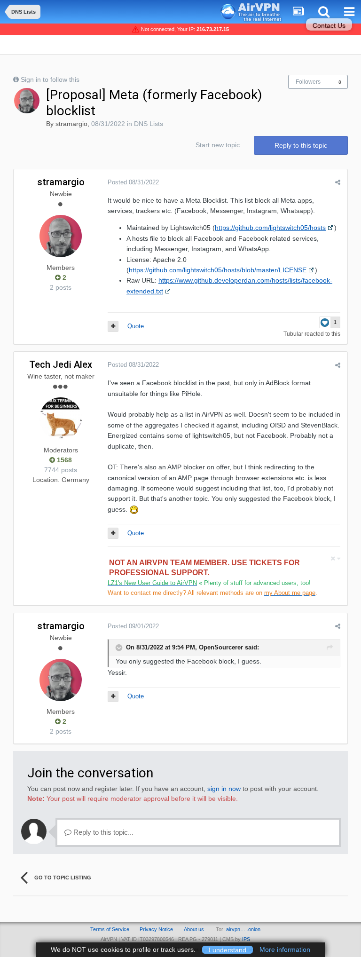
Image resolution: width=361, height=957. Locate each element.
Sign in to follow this (50, 79)
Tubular (293, 334)
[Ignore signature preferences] (335, 558)
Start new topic (218, 145)
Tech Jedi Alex (60, 364)
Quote (135, 326)
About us (194, 929)
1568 (63, 460)
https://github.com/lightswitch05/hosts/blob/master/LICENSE (217, 270)
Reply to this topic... (102, 832)
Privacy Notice (156, 929)
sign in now (224, 788)
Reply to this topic (301, 145)
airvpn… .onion (243, 929)
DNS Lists (148, 123)
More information (284, 949)
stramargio (71, 123)
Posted (133, 182)
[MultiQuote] (113, 326)
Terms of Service (109, 929)
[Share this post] (337, 182)
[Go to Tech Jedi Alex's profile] (60, 418)
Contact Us (329, 25)
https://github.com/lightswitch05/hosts (270, 227)
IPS (246, 939)
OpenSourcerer (221, 647)
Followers (308, 82)
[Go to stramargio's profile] (26, 100)
